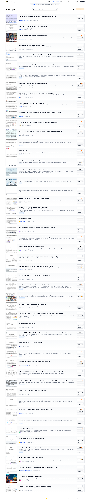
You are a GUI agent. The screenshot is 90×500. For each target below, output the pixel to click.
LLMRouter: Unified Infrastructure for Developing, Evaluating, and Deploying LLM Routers (39, 467)
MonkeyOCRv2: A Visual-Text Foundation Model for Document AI (33, 447)
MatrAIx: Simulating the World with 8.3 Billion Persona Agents (32, 180)
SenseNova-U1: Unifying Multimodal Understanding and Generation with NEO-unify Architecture (40, 112)
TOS (18, 498)
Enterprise (67, 1)
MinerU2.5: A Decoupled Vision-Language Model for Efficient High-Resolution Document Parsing (40, 131)
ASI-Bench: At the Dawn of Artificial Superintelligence (31, 457)
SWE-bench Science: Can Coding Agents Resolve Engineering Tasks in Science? (36, 266)
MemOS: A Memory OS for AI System (27, 428)
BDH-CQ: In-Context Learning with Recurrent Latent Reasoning (33, 26)
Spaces (50, 1)
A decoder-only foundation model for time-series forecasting (32, 304)
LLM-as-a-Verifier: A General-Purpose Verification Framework (32, 45)
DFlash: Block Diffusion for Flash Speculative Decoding (31, 342)
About (32, 498)
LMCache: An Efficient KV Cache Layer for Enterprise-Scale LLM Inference (35, 486)
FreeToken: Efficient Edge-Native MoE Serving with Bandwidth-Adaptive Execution (37, 16)
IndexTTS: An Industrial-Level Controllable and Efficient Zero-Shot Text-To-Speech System (39, 256)
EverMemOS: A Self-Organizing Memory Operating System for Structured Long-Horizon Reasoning (41, 313)
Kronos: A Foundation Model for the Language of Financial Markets (34, 198)
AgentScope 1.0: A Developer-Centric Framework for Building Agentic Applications (37, 227)
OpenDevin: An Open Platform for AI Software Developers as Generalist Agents (36, 93)
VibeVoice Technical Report (25, 218)
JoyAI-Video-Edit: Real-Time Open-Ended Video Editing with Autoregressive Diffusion (38, 352)
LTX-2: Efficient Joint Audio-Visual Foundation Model (30, 476)
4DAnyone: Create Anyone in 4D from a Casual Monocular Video (33, 35)
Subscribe (54, 4)
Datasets (45, 1)
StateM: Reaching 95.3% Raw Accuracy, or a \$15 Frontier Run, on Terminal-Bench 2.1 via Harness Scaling (42, 189)
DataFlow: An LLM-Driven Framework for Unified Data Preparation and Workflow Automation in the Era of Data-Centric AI (46, 380)
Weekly (67, 9)
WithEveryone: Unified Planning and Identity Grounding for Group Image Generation (37, 295)
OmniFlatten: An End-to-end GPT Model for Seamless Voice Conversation (35, 275)
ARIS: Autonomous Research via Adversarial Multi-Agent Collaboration (34, 361)
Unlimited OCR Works (23, 150)
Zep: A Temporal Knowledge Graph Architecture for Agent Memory (33, 400)
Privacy (25, 498)
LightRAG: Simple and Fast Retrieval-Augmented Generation (32, 390)
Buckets (56, 1)
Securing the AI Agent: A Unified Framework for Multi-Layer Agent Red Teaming (36, 54)
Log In (78, 1)
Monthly (71, 9)
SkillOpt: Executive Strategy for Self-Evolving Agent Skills (31, 438)
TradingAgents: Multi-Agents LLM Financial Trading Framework (33, 83)
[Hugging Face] (46, 498)
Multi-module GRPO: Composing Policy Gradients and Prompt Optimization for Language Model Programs (42, 371)
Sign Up (82, 1)
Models (40, 1)
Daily (64, 9)
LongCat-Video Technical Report (26, 74)
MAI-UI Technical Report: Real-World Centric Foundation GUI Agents (34, 284)
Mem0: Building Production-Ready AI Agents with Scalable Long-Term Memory (36, 169)
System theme (9, 498)
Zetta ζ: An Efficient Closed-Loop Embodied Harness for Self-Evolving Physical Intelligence (39, 237)
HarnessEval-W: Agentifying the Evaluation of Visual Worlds (32, 160)
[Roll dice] (56, 9)
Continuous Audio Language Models (27, 323)
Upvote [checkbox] (80, 16)
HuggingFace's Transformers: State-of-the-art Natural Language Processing (36, 409)
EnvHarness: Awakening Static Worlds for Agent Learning (31, 103)
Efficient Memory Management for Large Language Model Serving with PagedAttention (38, 122)
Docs (62, 1)
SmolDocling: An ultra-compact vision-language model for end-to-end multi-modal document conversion (42, 141)
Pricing (72, 1)
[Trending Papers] (73, 9)
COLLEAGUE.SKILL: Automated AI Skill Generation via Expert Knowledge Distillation (37, 64)
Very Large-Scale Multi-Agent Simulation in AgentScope (31, 246)
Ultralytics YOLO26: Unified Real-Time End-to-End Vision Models (33, 419)
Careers (39, 498)
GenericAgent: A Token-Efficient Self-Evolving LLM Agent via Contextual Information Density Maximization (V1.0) (44, 332)
